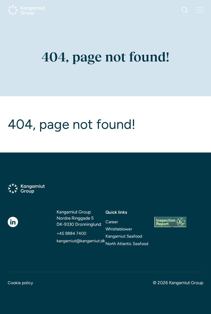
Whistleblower (119, 229)
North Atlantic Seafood (127, 243)
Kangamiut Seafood (124, 236)
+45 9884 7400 (71, 233)
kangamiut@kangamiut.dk (81, 240)
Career (112, 221)
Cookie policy (20, 282)
